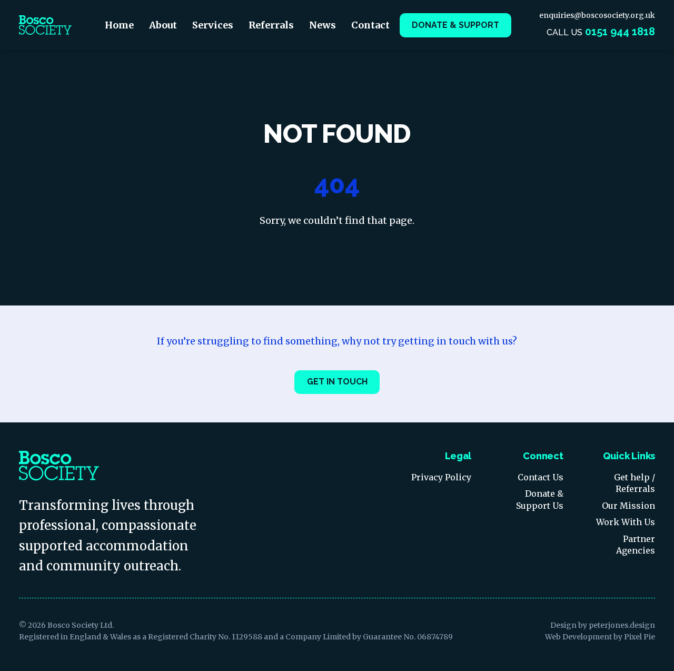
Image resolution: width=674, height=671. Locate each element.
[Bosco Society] (45, 25)
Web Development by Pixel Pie (600, 637)
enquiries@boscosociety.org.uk (597, 15)
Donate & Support (455, 25)
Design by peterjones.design (602, 625)
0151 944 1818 (620, 31)
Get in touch (337, 382)
